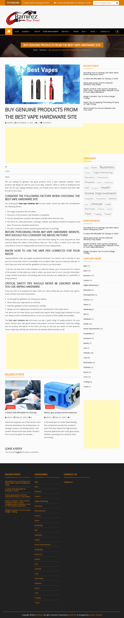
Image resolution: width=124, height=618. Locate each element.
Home (35, 50)
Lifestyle (64, 31)
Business (25, 31)
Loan (108, 204)
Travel (76, 31)
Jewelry (112, 198)
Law (86, 204)
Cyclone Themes (95, 615)
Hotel (92, 31)
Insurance (101, 198)
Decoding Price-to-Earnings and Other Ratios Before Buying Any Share (101, 73)
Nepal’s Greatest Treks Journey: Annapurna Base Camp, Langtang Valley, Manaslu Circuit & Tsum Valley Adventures (101, 90)
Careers (88, 173)
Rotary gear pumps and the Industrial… (61, 412)
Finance (89, 182)
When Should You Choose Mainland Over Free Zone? (99, 109)
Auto (17, 31)
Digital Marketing (102, 172)
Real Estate (90, 209)
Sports (109, 209)
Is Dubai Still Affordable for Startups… (21, 412)
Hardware (95, 188)
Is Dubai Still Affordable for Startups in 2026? (64, 3)
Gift (87, 187)
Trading (97, 214)
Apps (87, 168)
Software (101, 209)
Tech (83, 31)
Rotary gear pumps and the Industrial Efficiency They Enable (97, 84)
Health (37, 31)
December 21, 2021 (25, 123)
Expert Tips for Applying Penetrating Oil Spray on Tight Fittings (101, 103)
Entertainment (102, 177)
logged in (19, 452)
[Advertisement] (47, 145)
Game (99, 182)
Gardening (108, 182)
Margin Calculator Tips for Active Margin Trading (99, 97)
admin (10, 123)
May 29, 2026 (21, 417)
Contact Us (105, 31)
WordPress (72, 615)
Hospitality (89, 198)
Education (90, 177)
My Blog (39, 615)
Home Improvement (50, 31)
